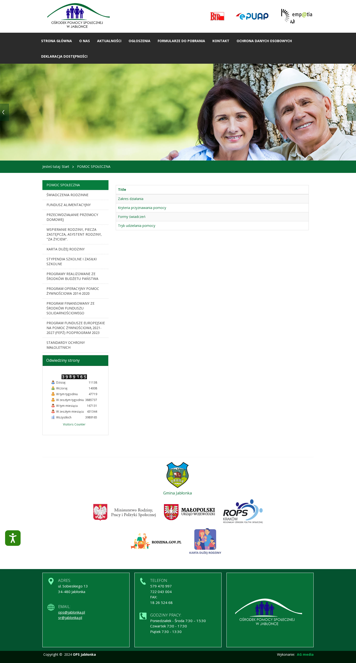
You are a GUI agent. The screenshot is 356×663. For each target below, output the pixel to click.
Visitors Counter (74, 424)
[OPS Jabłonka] (80, 16)
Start (65, 166)
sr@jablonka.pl (70, 617)
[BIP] (217, 16)
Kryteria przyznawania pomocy (142, 207)
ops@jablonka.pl (71, 612)
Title (122, 189)
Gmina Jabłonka (177, 493)
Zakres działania (130, 198)
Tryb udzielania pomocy (136, 225)
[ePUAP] (252, 16)
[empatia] (297, 16)
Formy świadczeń (132, 216)
